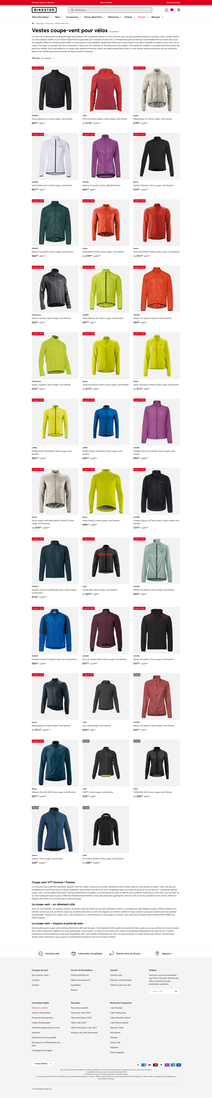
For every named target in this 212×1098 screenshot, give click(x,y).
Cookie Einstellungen (41, 1022)
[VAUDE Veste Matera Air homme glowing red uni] (156, 289)
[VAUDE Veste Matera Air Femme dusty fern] (156, 560)
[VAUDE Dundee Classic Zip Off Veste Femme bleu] (55, 560)
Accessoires (72, 17)
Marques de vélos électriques (84, 1032)
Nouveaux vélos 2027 (81, 1012)
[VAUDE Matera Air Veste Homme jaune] (106, 289)
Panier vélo (115, 1042)
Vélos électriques (40, 17)
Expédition (76, 985)
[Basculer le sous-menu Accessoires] (80, 17)
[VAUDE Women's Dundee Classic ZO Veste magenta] (156, 422)
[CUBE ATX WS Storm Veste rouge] (106, 89)
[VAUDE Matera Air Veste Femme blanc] (55, 156)
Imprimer (36, 1032)
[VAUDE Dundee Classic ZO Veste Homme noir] (156, 491)
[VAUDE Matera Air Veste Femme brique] (156, 696)
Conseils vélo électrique (121, 980)
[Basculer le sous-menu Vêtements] (120, 17)
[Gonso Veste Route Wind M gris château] (55, 491)
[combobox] (110, 10)
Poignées (114, 1047)
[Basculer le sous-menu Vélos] (62, 17)
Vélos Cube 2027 (79, 1022)
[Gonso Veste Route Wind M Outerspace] (55, 696)
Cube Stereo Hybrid (119, 1022)
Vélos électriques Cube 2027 (84, 1027)
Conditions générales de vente (46, 1027)
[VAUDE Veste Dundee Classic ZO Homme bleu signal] (55, 630)
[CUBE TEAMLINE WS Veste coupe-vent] (156, 763)
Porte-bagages (117, 1052)
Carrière (35, 980)
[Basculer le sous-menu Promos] (147, 17)
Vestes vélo (49, 23)
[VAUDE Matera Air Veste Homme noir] (55, 89)
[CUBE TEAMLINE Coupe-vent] (106, 560)
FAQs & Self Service (80, 975)
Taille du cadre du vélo (120, 985)
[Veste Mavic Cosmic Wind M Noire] (156, 156)
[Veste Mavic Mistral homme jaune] (106, 491)
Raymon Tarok (116, 1027)
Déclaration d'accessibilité (44, 1037)
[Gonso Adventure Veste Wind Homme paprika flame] (156, 222)
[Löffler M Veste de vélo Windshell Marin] (106, 422)
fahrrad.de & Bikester (44, 1089)
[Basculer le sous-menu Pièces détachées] (103, 17)
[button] (172, 10)
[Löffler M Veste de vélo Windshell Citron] (55, 422)
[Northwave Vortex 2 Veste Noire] (55, 289)
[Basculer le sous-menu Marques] (162, 17)
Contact (35, 985)
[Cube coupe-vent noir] (106, 696)
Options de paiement (80, 980)
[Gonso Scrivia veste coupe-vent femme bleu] (55, 829)
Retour (74, 990)
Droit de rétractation (41, 1012)
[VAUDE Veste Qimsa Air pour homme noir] (156, 630)
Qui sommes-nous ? (41, 975)
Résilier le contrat (40, 1008)
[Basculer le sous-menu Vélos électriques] (50, 17)
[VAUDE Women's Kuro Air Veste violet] (106, 630)
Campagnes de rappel (42, 1050)
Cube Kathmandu (118, 1012)
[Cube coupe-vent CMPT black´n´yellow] (106, 763)
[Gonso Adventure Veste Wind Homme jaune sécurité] (106, 355)
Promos (142, 17)
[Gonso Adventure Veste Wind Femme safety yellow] (156, 355)
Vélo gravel (115, 1032)
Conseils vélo (116, 975)
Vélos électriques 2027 (81, 1017)
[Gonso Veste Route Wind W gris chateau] (156, 89)
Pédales (113, 1037)
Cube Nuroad (116, 1008)
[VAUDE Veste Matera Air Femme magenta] (106, 156)
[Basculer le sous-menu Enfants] (134, 17)
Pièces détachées (93, 17)
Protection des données (42, 1017)
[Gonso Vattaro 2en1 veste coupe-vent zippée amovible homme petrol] (55, 763)
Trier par (36, 58)
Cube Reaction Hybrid (120, 1017)
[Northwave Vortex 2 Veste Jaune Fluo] (55, 355)
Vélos (57, 17)
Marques (155, 17)
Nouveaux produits (79, 1008)
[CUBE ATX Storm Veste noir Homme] (106, 829)
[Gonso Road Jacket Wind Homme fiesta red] (106, 222)
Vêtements (113, 17)
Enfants (128, 17)
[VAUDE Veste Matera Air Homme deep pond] (55, 222)
